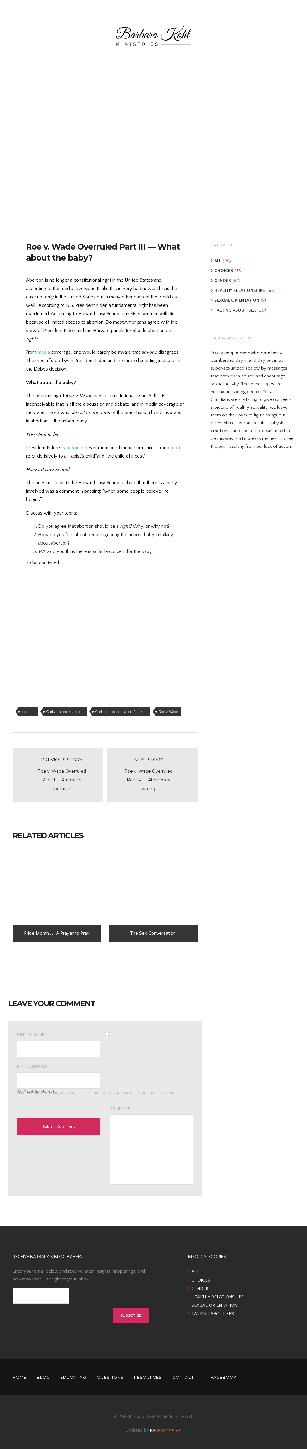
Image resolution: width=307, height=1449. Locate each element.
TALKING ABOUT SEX (235, 310)
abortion (28, 712)
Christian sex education (65, 712)
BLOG (43, 1377)
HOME (19, 1377)
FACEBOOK (224, 1377)
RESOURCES (148, 1377)
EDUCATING (73, 1377)
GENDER (222, 280)
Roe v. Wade (168, 712)
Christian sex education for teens (121, 712)
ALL (217, 260)
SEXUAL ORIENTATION (236, 300)
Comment (121, 1108)
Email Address (33, 1066)
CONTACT (183, 1377)
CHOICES (223, 270)
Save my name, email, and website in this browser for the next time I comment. (98, 1093)
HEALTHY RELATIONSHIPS (239, 290)
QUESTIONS (110, 1377)
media (43, 352)
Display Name (32, 1034)
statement (73, 447)
